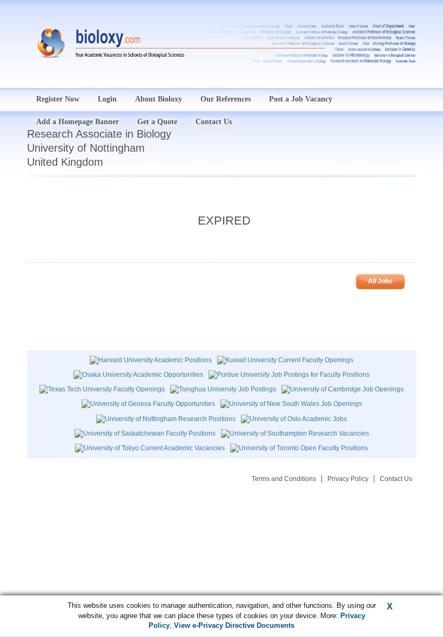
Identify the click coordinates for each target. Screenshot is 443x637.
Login (107, 99)
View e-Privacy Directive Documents (234, 625)
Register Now (57, 99)
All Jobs (380, 281)
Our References (225, 99)
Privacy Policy (347, 479)
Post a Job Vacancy (300, 99)
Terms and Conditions (284, 479)
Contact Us (396, 479)
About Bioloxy (158, 99)
